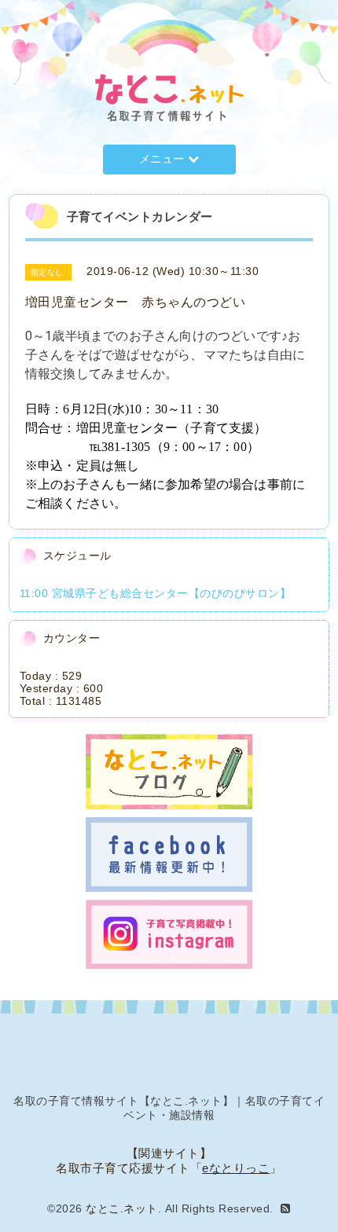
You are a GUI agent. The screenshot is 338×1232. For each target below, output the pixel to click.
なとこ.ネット (122, 1208)
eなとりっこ (236, 1168)
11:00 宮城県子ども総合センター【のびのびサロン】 (156, 593)
